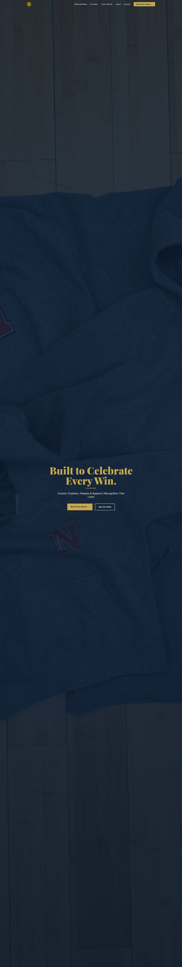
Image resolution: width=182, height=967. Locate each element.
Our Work (94, 4)
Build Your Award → (144, 4)
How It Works (106, 4)
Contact (127, 4)
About (118, 4)
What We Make (80, 4)
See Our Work (105, 507)
